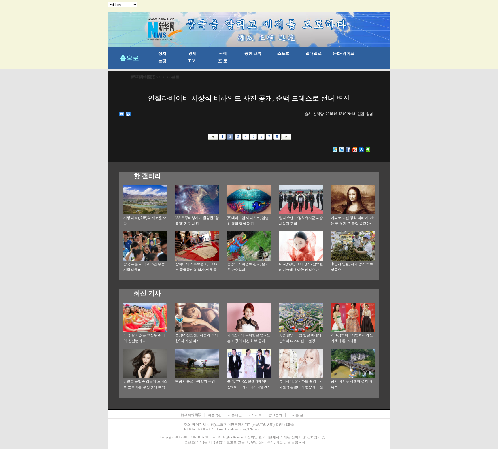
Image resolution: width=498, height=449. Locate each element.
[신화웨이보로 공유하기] (335, 149)
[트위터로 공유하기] (341, 149)
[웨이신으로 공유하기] (368, 149)
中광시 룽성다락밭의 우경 (195, 381)
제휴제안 (235, 415)
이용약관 (215, 415)
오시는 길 (295, 415)
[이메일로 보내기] (121, 114)
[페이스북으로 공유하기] (348, 149)
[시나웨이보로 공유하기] (354, 149)
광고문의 (275, 415)
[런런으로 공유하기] (361, 149)
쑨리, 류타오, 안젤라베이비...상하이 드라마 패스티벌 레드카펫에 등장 (249, 387)
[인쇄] (128, 114)
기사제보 (255, 415)
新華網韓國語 (143, 77)
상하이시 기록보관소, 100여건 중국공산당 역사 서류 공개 (196, 270)
